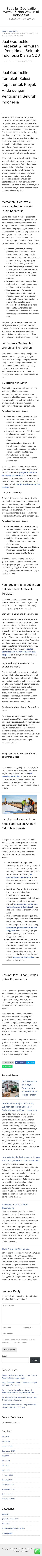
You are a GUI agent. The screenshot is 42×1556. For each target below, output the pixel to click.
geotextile (12, 31)
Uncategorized (7, 1533)
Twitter (31, 1063)
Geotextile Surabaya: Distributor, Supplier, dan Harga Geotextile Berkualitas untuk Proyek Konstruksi (19, 1106)
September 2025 (8, 1451)
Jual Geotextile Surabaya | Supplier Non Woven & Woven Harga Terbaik (30, 1088)
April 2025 (6, 1470)
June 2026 (6, 1441)
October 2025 (7, 1446)
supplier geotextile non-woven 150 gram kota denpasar (19, 652)
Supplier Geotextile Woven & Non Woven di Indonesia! (21, 12)
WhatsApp (7, 1066)
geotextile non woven (10, 1519)
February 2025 (7, 1475)
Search (4, 1356)
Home (4, 31)
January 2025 (7, 1480)
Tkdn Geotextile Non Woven (16, 1249)
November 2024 (8, 1489)
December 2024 (8, 1484)
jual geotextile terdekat (23, 957)
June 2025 (6, 1461)
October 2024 (7, 1494)
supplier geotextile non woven (13, 1528)
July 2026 (5, 1437)
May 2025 (5, 1465)
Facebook (21, 1063)
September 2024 (8, 1499)
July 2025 (5, 1456)
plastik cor (6, 1523)
